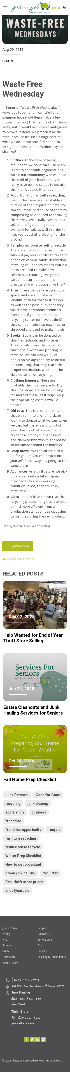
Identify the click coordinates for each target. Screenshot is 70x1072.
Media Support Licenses (18, 559)
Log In (56, 7)
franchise (13, 821)
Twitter (32, 1039)
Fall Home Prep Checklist (29, 779)
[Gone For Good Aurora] (30, 7)
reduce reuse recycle (22, 847)
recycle (54, 829)
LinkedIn (37, 1039)
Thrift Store (9, 957)
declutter (50, 873)
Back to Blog (20, 546)
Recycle (42, 928)
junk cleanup (38, 803)
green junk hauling (20, 873)
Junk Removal (17, 795)
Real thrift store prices (24, 882)
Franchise (43, 951)
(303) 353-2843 (25, 979)
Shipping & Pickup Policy (52, 957)
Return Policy (10, 962)
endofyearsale (17, 890)
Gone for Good (48, 795)
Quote (6, 951)
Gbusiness (43, 1039)
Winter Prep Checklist (23, 856)
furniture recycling (20, 838)
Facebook (26, 1039)
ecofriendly (14, 812)
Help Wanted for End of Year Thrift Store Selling (33, 637)
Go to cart (64, 8)
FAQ (4, 939)
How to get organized (23, 864)
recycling (12, 803)
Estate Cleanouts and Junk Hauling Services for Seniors (33, 710)
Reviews (7, 945)
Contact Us (44, 934)
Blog (40, 945)
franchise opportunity (23, 829)
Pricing (6, 934)
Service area (45, 939)
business (38, 812)
